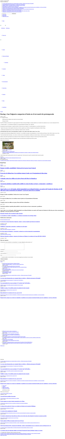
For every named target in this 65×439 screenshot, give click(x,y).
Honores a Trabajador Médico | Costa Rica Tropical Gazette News (13, 264)
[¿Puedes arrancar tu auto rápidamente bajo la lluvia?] (7, 339)
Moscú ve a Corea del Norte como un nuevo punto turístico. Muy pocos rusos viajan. (16, 10)
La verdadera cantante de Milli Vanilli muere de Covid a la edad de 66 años (14, 267)
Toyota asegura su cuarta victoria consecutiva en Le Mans (12, 401)
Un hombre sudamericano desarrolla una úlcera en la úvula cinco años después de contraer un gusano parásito (23, 415)
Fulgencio (7, 157)
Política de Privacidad (5, 388)
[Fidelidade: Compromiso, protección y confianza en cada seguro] (3, 224)
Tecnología (6, 62)
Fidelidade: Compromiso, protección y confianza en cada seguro (13, 226)
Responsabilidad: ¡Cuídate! (6, 272)
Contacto (3, 386)
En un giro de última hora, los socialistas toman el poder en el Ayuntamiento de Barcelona (23, 173)
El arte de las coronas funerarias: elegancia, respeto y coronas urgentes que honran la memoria (20, 221)
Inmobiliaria (4, 107)
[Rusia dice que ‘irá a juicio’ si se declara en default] (9, 331)
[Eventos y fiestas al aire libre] (8, 148)
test (20, 157)
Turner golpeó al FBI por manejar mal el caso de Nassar (12, 420)
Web (1, 255)
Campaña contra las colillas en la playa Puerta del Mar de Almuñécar (18, 178)
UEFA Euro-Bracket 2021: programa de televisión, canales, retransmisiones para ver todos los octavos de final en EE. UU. (25, 425)
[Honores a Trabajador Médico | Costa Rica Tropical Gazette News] (11, 263)
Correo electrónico (3, 253)
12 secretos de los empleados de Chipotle (8, 411)
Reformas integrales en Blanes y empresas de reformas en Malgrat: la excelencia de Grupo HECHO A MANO (23, 236)
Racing (17, 157)
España (3, 49)
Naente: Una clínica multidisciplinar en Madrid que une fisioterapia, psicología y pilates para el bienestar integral (20, 152)
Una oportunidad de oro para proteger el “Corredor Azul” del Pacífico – (13, 4)
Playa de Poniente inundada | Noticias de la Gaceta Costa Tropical (13, 269)
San (19, 157)
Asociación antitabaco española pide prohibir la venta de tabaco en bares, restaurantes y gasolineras (26, 183)
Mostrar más (2, 345)
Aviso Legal (4, 385)
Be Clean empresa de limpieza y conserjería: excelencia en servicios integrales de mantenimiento (20, 231)
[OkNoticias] (5, 28)
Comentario (2, 249)
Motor (3, 100)
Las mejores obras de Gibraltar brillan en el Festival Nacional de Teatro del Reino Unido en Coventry (21, 430)
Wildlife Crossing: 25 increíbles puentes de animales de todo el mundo (13, 5)
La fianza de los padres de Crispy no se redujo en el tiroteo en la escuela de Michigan (17, 406)
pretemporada (13, 157)
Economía (4, 68)
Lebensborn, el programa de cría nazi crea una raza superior (12, 11)
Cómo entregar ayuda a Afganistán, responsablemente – (11, 334)
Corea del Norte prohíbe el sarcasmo (8, 396)
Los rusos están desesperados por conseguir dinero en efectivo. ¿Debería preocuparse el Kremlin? (18, 3)
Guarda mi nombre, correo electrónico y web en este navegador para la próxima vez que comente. (17, 257)
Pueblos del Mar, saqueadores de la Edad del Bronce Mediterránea (13, 8)
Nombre (2, 251)
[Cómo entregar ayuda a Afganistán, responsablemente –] (10, 333)
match (10, 157)
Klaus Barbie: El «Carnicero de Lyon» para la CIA (10, 6)
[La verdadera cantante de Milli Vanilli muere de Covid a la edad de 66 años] (11, 266)
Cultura (3, 75)
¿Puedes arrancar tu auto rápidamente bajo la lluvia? (10, 340)
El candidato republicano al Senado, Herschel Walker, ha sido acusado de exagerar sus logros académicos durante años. (21, 337)
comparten (4, 157)
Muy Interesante (5, 81)
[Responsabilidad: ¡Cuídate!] (6, 271)
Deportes (3, 94)
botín (1, 157)
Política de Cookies (5, 387)
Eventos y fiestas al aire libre (7, 149)
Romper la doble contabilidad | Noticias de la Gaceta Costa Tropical (18, 168)
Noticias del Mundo (5, 56)
